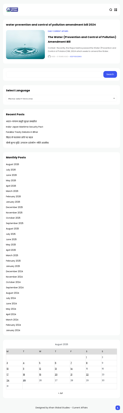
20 (56, 374)
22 (87, 374)
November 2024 (14, 276)
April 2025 (11, 250)
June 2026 (11, 175)
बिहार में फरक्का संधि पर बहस (19, 137)
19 (40, 374)
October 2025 (13, 217)
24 (8, 380)
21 (71, 374)
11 (23, 368)
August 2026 (12, 164)
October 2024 (13, 282)
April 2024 (11, 314)
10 (8, 368)
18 (24, 374)
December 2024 (14, 271)
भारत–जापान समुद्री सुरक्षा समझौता (21, 121)
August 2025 (12, 228)
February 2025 (13, 260)
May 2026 (11, 180)
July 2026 (11, 169)
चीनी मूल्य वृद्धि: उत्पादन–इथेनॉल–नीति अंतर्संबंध (27, 142)
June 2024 (11, 303)
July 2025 (11, 234)
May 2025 (11, 244)
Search (110, 74)
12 (40, 368)
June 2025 (11, 239)
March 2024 (12, 319)
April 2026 (11, 185)
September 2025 (14, 223)
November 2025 (14, 212)
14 (71, 368)
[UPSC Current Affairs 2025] (12, 9)
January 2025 (13, 266)
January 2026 (13, 201)
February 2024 (13, 324)
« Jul (60, 393)
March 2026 (12, 191)
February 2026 (13, 196)
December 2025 (14, 207)
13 (56, 368)
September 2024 (15, 287)
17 (8, 374)
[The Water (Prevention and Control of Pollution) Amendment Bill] (25, 44)
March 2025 (12, 255)
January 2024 (13, 330)
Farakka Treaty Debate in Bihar (22, 132)
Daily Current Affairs (58, 31)
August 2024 (12, 292)
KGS (53, 56)
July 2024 (11, 298)
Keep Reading (76, 56)
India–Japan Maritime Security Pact (24, 126)
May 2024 (11, 308)
